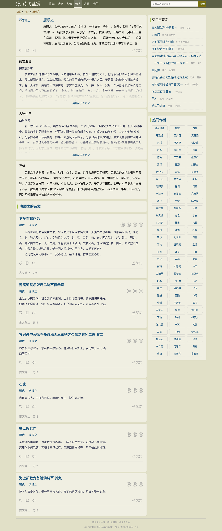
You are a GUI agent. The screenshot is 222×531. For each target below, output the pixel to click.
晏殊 (177, 171)
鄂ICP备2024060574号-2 (127, 527)
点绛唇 (156, 34)
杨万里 (177, 142)
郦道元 (159, 339)
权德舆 (195, 273)
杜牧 (195, 230)
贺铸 (195, 186)
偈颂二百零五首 (161, 91)
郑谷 (159, 266)
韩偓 (159, 281)
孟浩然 (159, 273)
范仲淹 (159, 171)
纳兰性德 (159, 128)
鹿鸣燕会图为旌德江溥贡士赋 (170, 77)
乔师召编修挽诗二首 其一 (167, 84)
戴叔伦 (177, 273)
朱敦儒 (177, 179)
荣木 (154, 98)
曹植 (159, 353)
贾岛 (159, 244)
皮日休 (177, 281)
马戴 (159, 331)
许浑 (177, 230)
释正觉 (179, 92)
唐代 (182, 28)
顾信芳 (172, 35)
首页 (18, 11)
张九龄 (159, 324)
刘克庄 (195, 142)
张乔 (195, 288)
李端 (159, 317)
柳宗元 (195, 317)
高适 (177, 310)
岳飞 (159, 201)
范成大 (169, 99)
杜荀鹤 (177, 266)
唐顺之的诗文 (30, 206)
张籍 (195, 222)
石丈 (22, 384)
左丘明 (159, 346)
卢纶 (195, 295)
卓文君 (195, 353)
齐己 (177, 215)
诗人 (78, 3)
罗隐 (195, 259)
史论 (35, 272)
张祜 (195, 281)
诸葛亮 (177, 353)
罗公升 (186, 42)
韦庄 (159, 288)
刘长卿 (177, 237)
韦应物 (159, 208)
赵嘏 (177, 317)
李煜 (177, 201)
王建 (195, 251)
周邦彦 (159, 186)
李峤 (159, 302)
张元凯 (172, 70)
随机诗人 (34, 50)
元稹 (195, 208)
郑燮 (177, 128)
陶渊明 (177, 339)
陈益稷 (181, 49)
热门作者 (159, 120)
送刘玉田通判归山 (163, 41)
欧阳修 (177, 150)
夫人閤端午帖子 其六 (164, 27)
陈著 (159, 157)
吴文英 (195, 171)
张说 (159, 295)
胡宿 (188, 28)
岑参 (177, 259)
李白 (195, 215)
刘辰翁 (195, 164)
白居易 (159, 222)
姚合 (159, 230)
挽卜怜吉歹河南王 (163, 48)
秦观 (159, 164)
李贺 (177, 324)
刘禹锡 (159, 215)
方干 (195, 266)
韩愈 (177, 251)
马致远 (159, 135)
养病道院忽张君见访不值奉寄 (41, 285)
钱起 (159, 259)
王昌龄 (177, 302)
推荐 (52, 3)
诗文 (60, 3)
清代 (164, 35)
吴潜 (177, 164)
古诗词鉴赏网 (107, 527)
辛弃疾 (177, 157)
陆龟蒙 (195, 201)
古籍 (86, 3)
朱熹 (195, 150)
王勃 (177, 331)
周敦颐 (177, 193)
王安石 (177, 135)
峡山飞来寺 (158, 105)
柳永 (195, 179)
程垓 (177, 186)
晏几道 (159, 179)
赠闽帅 (156, 70)
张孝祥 (195, 157)
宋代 (178, 42)
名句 (69, 3)
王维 (159, 251)
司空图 (195, 310)
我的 (96, 3)
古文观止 (24, 272)
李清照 (159, 193)
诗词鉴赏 (32, 3)
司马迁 (177, 346)
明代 (22, 225)
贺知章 (195, 331)
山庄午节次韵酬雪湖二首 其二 (170, 63)
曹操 (195, 346)
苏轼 (159, 142)
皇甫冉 (177, 288)
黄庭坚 (195, 135)
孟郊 (195, 244)
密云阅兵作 (27, 428)
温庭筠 (177, 244)
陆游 (159, 150)
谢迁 (200, 63)
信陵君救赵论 (29, 218)
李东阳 (195, 84)
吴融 (177, 295)
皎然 (159, 237)
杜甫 (177, 222)
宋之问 (159, 310)
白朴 (195, 128)
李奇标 (178, 106)
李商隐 (177, 208)
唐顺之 (36, 11)
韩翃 (195, 324)
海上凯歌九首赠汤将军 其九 (40, 478)
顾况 (195, 302)
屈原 (195, 339)
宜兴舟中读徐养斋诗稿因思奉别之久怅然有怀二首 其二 (61, 335)
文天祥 (195, 193)
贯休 (195, 237)
